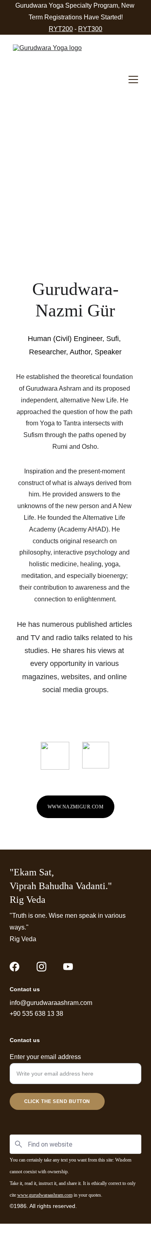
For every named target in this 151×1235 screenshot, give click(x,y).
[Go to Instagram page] (41, 966)
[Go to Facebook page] (14, 966)
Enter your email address (45, 1056)
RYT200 (61, 28)
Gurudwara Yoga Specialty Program (66, 5)
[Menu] (133, 79)
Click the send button (57, 1101)
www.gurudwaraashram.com (44, 1195)
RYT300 (90, 28)
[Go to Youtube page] (68, 966)
